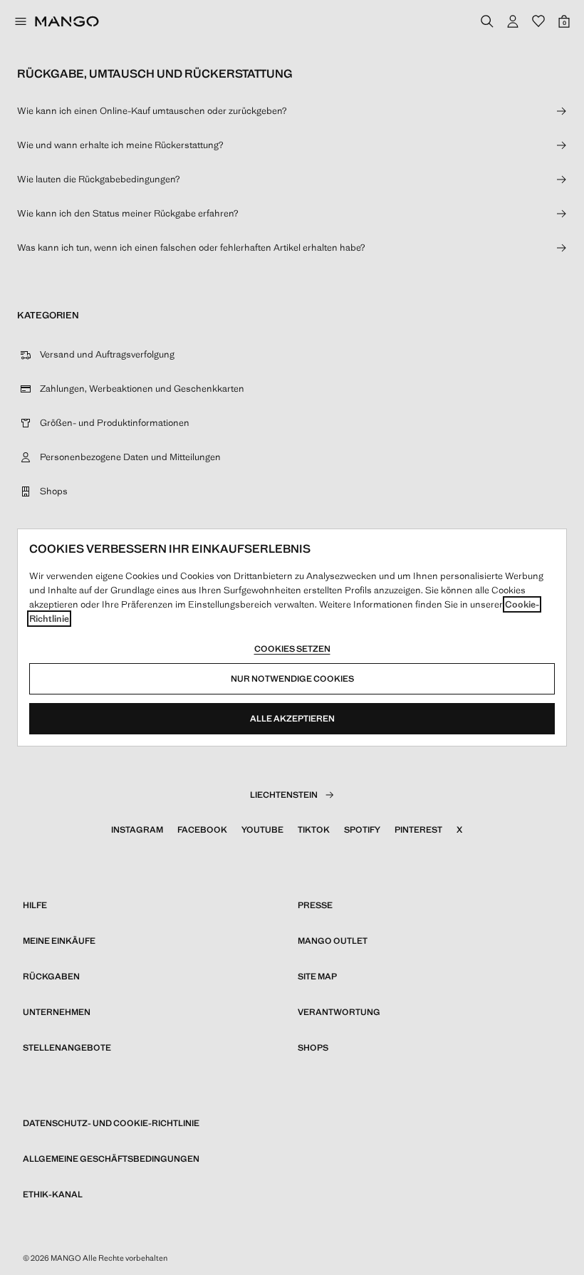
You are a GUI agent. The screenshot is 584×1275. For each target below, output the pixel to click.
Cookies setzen (292, 649)
